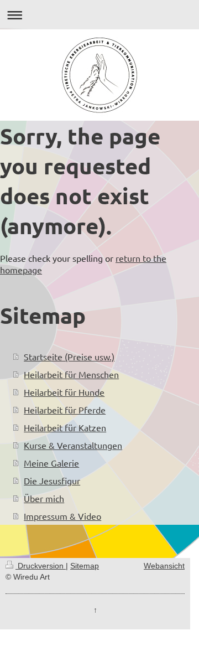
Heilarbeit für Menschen (71, 374)
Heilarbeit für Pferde (65, 409)
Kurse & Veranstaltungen (73, 445)
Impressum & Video (62, 515)
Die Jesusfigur (52, 480)
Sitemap (84, 565)
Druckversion (40, 565)
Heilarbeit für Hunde (64, 391)
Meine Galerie (51, 462)
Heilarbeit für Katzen (65, 427)
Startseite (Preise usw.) (69, 356)
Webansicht (164, 565)
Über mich (44, 498)
